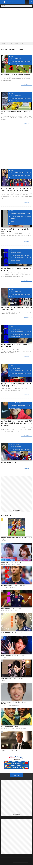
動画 (12, 56)
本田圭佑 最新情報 (15, 64)
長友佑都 (13, 297)
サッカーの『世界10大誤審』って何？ (9, 726)
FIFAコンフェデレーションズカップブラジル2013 (12, 728)
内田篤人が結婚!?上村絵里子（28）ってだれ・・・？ (13, 562)
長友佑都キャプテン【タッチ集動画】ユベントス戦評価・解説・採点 (16, 308)
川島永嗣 (18, 564)
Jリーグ (3, 705)
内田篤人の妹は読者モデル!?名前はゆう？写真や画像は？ (14, 655)
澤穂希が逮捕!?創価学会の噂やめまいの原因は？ (12, 608)
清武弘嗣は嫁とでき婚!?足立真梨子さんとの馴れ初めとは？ (14, 585)
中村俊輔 (13, 218)
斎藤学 (12, 221)
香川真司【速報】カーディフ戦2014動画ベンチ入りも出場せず (16, 346)
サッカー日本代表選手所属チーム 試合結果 (21, 61)
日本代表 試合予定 (15, 444)
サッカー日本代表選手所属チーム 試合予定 (21, 172)
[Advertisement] (16, 24)
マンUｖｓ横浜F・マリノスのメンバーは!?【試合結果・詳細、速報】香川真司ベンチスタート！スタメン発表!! (16, 423)
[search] (31, 6)
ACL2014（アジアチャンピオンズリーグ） (20, 178)
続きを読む (26, 84)
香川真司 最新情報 (15, 101)
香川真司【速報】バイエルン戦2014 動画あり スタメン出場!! (16, 269)
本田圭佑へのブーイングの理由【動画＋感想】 (16, 74)
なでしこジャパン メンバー (8, 610)
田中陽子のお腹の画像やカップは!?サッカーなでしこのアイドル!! (15, 632)
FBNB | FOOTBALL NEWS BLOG (20, 862)
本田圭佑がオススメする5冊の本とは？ (9, 750)
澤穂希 (16, 610)
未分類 (24, 728)
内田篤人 (13, 564)
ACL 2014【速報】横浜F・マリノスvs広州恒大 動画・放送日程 (16, 230)
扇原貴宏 (17, 705)
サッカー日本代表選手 (16, 58)
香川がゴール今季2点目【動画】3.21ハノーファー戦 (16, 112)
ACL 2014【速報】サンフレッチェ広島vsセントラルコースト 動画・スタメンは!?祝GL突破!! (16, 189)
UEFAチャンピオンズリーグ (17, 263)
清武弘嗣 (13, 587)
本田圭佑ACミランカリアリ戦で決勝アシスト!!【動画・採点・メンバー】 (16, 385)
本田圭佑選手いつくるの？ (10, 462)
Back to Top (16, 775)
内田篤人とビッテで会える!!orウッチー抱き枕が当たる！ (14, 678)
